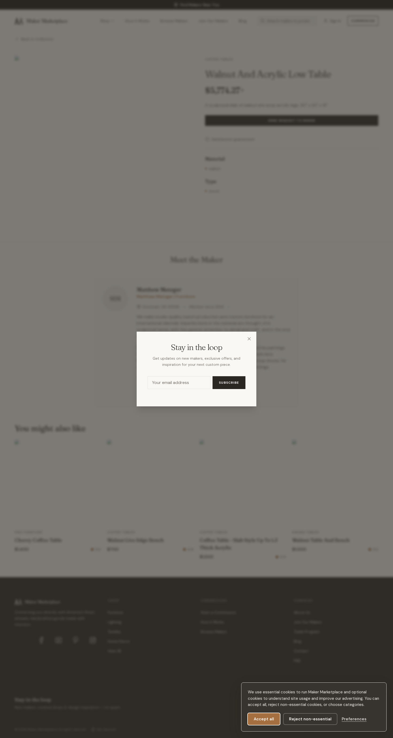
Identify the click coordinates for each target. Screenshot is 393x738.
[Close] (249, 338)
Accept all (264, 719)
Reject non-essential (310, 719)
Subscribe (229, 382)
